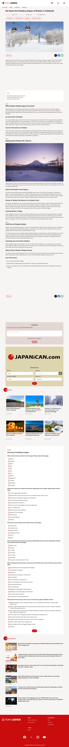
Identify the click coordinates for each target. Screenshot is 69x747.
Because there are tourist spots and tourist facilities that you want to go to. (29, 495)
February (12, 461)
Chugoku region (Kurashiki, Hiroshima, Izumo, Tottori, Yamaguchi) (27, 619)
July (11, 473)
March (11, 464)
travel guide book (14, 587)
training (12, 519)
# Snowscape (18, 18)
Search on (38, 376)
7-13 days (12, 550)
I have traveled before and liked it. (18, 493)
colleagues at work (14, 533)
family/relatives (14, 530)
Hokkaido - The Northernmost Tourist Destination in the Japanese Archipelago (53, 410)
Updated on (8, 14)
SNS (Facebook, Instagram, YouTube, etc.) (20, 575)
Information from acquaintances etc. (19, 596)
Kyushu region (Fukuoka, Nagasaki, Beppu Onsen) (22, 624)
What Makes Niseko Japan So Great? (16, 96)
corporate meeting (14, 517)
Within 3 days (13, 545)
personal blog (13, 577)
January (12, 459)
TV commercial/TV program (17, 594)
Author (34, 14)
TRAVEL (11, 7)
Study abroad (13, 515)
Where (8, 371)
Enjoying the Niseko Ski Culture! (15, 97)
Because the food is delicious (17, 503)
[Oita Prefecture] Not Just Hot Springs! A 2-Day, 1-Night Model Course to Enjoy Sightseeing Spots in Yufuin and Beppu (38, 677)
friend (11, 535)
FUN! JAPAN (4, 7)
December (12, 485)
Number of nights (11, 376)
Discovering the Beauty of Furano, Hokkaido (13, 409)
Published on (22, 14)
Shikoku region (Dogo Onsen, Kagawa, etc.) (21, 622)
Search (34, 383)
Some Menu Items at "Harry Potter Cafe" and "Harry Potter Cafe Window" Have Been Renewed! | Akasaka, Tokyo (40, 666)
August (11, 476)
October (12, 480)
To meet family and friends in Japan (19, 500)
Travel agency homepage (16, 570)
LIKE (10, 55)
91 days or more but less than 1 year (19, 560)
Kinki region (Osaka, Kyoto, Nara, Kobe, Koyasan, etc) (23, 617)
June (11, 471)
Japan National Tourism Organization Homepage (22, 567)
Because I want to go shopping (18, 510)
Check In (38, 371)
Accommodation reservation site (18, 580)
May (11, 468)
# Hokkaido (10, 18)
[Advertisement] (19, 80)
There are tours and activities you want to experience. (23, 505)
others (11, 538)
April (11, 466)
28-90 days (12, 557)
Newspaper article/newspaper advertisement (21, 592)
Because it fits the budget (16, 512)
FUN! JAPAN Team (41, 14)
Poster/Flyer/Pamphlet (15, 584)
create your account (16, 327)
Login (8, 327)
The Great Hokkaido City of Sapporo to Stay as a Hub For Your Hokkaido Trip (33, 410)
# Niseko (27, 18)
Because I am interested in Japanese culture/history (23, 498)
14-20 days (12, 553)
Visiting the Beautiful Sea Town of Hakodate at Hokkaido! (34, 434)
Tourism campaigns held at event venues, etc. (21, 582)
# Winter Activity (36, 18)
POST (34, 341)
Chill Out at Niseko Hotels (13, 99)
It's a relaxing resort (15, 507)
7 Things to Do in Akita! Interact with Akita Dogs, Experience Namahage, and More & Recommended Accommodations (40, 688)
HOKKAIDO (17, 7)
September (12, 478)
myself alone (13, 526)
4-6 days (12, 548)
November (12, 483)
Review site (12, 572)
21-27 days (12, 555)
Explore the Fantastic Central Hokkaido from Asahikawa (52, 434)
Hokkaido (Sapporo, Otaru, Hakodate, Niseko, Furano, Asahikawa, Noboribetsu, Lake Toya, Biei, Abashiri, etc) (34, 603)
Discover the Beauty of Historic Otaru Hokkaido (14, 434)
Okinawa (12, 627)
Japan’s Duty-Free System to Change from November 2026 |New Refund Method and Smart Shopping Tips (40, 644)
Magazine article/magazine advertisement (20, 589)
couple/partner (14, 528)
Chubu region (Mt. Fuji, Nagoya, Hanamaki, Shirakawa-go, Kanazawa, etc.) (28, 614)
